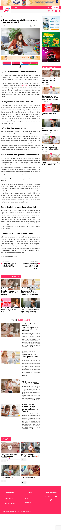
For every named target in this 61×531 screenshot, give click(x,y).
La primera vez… (7, 477)
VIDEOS (6, 501)
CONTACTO (27, 498)
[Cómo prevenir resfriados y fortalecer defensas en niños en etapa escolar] (30, 303)
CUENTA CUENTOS (8, 498)
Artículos (3, 287)
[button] (16, 7)
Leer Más (31, 346)
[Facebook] (52, 11)
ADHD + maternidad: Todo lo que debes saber (31, 383)
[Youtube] (56, 11)
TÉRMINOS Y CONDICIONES (27, 501)
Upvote (2, 461)
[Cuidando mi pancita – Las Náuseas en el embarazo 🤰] (10, 447)
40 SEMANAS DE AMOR (9, 503)
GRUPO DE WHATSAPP (9, 506)
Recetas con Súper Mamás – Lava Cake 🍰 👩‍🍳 (30, 455)
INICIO (25, 496)
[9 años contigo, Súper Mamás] (10, 303)
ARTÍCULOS (7, 496)
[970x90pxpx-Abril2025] (30, 5)
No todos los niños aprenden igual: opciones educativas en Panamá (30, 409)
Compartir (2, 30)
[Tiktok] (45, 11)
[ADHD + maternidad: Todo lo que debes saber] (10, 386)
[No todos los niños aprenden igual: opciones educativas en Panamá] (10, 410)
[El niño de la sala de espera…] (30, 470)
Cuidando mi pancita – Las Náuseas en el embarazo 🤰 (9, 456)
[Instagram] (49, 11)
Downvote (4, 461)
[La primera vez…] (10, 470)
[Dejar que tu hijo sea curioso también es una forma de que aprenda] (30, 284)
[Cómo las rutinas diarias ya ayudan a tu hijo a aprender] (10, 284)
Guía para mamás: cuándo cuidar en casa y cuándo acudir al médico (50, 147)
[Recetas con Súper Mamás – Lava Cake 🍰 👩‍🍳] (30, 447)
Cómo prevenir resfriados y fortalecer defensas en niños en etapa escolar (30, 311)
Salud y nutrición (11, 287)
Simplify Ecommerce (26, 511)
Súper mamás (4, 288)
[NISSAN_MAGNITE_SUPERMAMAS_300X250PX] (51, 62)
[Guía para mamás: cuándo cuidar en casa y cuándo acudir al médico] (51, 140)
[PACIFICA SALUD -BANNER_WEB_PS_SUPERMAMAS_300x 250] (51, 31)
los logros (25, 85)
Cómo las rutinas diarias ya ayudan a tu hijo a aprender (9, 292)
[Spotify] (59, 11)
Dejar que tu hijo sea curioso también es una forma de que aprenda (29, 292)
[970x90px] (20, 59)
